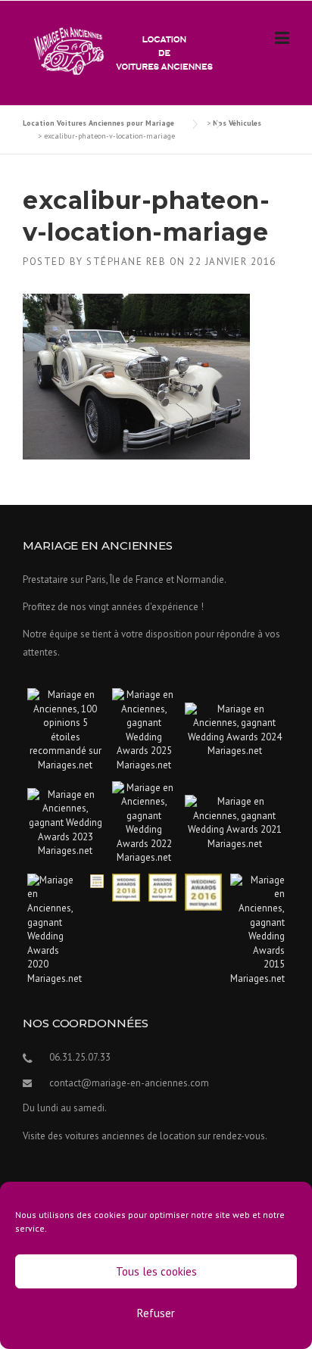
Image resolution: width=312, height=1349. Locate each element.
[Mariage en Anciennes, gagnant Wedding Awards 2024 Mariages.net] (235, 729)
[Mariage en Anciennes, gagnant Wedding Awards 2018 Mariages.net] (126, 886)
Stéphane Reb (126, 261)
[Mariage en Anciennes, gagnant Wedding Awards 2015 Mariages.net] (257, 928)
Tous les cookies (156, 1271)
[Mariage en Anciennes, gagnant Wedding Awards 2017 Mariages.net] (162, 886)
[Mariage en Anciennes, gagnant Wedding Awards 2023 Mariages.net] (65, 821)
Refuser (156, 1313)
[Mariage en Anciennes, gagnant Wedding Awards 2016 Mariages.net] (203, 891)
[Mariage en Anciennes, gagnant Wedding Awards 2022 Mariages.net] (144, 821)
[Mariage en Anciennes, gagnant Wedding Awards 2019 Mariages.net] (97, 880)
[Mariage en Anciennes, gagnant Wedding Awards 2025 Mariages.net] (144, 729)
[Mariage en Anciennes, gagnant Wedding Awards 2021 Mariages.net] (235, 821)
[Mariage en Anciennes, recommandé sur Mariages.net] (65, 729)
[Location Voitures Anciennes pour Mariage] (120, 50)
